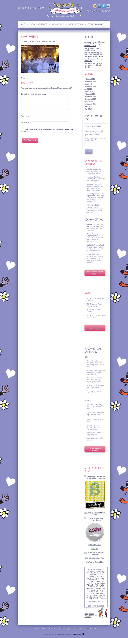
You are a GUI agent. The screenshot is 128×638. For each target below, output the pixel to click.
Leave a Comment (48, 41)
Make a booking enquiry (94, 449)
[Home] (22, 24)
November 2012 (90, 99)
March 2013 (88, 92)
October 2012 (89, 102)
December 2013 (90, 86)
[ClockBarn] (92, 606)
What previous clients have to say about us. (91, 615)
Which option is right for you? (95, 273)
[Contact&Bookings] (96, 24)
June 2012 (88, 107)
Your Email (25, 123)
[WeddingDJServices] (38, 24)
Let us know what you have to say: (33, 94)
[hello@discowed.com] (31, 8)
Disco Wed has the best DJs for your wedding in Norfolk (93, 65)
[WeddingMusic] (58, 24)
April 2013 (88, 89)
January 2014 (89, 84)
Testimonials (76, 629)
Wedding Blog (64, 629)
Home (37, 629)
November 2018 (90, 81)
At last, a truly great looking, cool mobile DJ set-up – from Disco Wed (94, 44)
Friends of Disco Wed (91, 629)
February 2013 (89, 94)
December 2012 (90, 97)
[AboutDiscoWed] (76, 24)
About (44, 629)
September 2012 (90, 104)
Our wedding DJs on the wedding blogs (93, 49)
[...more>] (102, 598)
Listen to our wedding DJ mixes (95, 328)
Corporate (52, 629)
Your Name (25, 116)
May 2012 (88, 109)
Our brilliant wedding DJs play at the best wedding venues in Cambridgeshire (93, 54)
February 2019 (89, 79)
